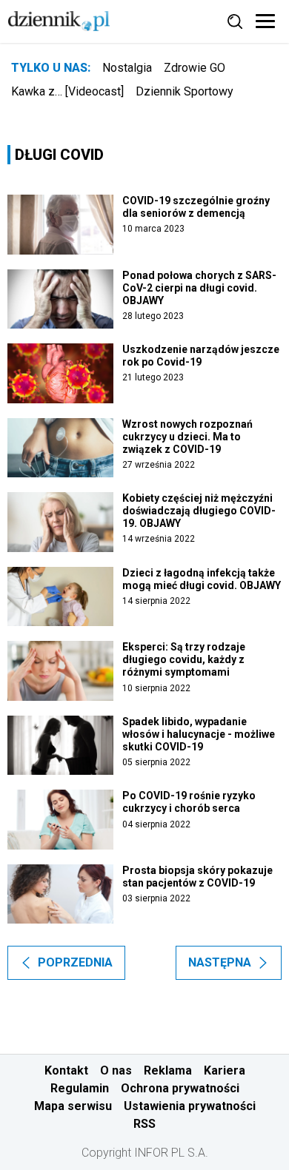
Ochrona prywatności (180, 1088)
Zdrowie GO (194, 68)
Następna (219, 962)
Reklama (168, 1070)
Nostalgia (127, 68)
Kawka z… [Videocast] (67, 91)
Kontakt (66, 1070)
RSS (144, 1124)
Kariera (224, 1070)
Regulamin (79, 1088)
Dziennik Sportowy (184, 91)
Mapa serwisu (73, 1106)
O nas (116, 1070)
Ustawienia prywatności (190, 1106)
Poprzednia (75, 962)
